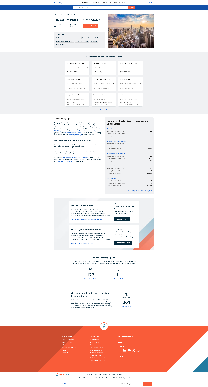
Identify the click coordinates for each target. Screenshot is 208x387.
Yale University (111, 178)
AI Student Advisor (67, 345)
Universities (95, 2)
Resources (121, 2)
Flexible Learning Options (82, 41)
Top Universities (76, 37)
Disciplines (60, 14)
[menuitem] (86, 2)
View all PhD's (104, 110)
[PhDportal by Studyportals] (59, 2)
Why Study (95, 37)
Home (55, 14)
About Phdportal (67, 342)
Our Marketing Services (69, 347)
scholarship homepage (75, 135)
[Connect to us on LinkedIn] (125, 350)
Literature (67, 14)
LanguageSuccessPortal (97, 360)
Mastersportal (94, 342)
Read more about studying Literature (82, 243)
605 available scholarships (65, 161)
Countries (103, 2)
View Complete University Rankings (139, 191)
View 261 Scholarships (126, 307)
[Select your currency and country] (120, 341)
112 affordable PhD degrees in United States (75, 157)
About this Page (86, 37)
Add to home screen (126, 357)
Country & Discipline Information (65, 41)
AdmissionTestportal (96, 353)
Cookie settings (97, 374)
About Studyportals (68, 340)
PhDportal (93, 345)
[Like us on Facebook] (120, 350)
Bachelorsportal (95, 340)
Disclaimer (119, 374)
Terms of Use (89, 374)
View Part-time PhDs (117, 279)
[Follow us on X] (134, 350)
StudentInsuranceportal (97, 358)
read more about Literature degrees (88, 131)
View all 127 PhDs (90, 26)
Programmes (85, 2)
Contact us (65, 353)
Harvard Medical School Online (116, 153)
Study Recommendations (63, 37)
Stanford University (113, 166)
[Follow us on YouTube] (129, 350)
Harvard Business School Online (116, 141)
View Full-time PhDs (90, 279)
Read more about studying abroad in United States (86, 219)
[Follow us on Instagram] (138, 350)
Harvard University (112, 129)
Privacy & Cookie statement (109, 374)
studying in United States (73, 133)
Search (147, 384)
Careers (64, 350)
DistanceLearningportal (97, 347)
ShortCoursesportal (96, 350)
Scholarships (112, 2)
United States (73, 14)
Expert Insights (60, 44)
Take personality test (123, 243)
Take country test (121, 219)
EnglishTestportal (95, 355)
